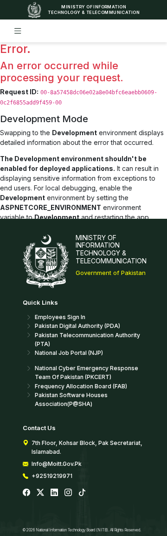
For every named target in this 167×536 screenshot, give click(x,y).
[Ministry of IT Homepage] (36, 10)
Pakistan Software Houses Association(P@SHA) (71, 399)
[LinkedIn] (54, 492)
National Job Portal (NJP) (69, 352)
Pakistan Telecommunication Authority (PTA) (87, 339)
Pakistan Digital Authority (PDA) (77, 325)
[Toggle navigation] (18, 31)
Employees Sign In (60, 317)
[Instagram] (68, 492)
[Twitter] (40, 492)
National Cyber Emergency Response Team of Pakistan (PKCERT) (86, 372)
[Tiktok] (82, 492)
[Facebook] (26, 492)
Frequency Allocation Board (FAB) (81, 386)
